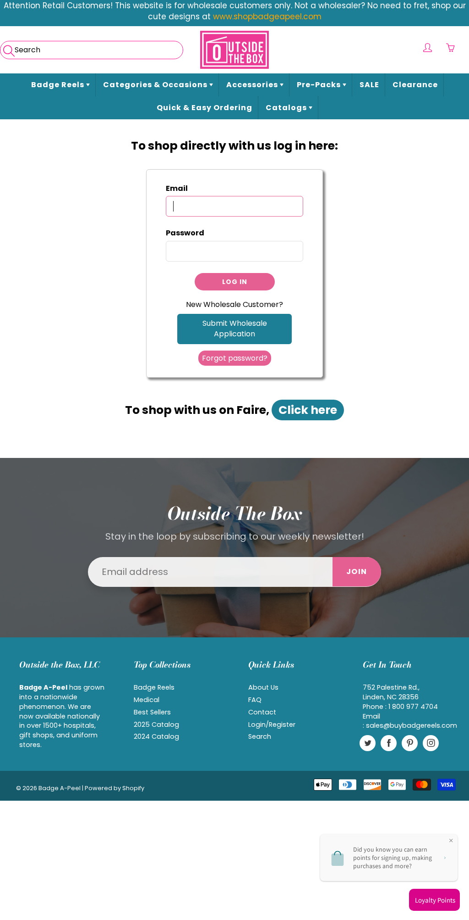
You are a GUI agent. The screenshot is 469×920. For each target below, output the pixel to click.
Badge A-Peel (59, 788)
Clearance (415, 84)
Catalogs (287, 107)
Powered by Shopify (114, 788)
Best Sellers (152, 712)
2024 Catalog (156, 736)
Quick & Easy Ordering (204, 107)
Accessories (253, 84)
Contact (262, 712)
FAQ (255, 699)
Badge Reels (58, 84)
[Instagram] (431, 743)
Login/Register (271, 724)
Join (356, 571)
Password (185, 233)
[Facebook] (389, 743)
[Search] (8, 48)
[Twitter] (368, 743)
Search (259, 736)
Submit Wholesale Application (234, 328)
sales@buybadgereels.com (411, 725)
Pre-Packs (320, 84)
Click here (307, 410)
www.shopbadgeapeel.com (267, 16)
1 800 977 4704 (413, 706)
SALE (369, 84)
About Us (263, 687)
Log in (234, 281)
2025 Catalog (156, 724)
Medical (146, 699)
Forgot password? (234, 358)
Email (177, 189)
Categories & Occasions (156, 84)
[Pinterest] (410, 743)
